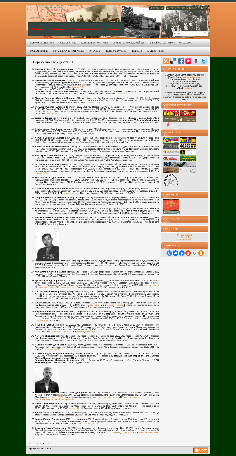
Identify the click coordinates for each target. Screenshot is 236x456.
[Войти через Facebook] (182, 253)
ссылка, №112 (91, 423)
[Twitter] (203, 61)
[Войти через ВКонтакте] (175, 253)
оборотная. (112, 397)
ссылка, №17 (94, 102)
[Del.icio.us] (173, 61)
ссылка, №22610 (55, 397)
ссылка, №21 (53, 113)
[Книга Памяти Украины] (171, 154)
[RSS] (166, 61)
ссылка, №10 (78, 87)
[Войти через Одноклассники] (201, 253)
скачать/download (192, 77)
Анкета (121, 93)
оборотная (66, 331)
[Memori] (188, 61)
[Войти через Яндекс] (188, 253)
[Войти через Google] (194, 253)
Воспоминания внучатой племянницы (54, 399)
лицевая (67, 193)
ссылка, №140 (76, 408)
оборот (75, 193)
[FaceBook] (181, 61)
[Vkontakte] (196, 61)
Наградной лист (42, 320)
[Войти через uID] (169, 253)
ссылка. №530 (41, 173)
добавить (188, 88)
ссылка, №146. (84, 358)
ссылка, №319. (54, 349)
